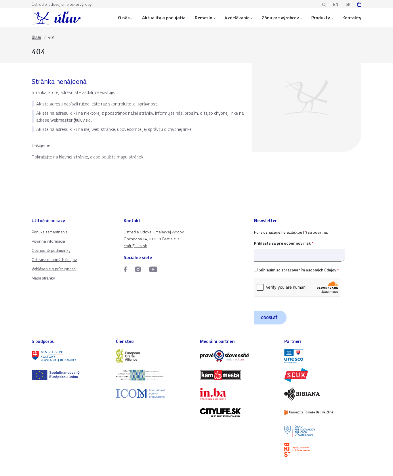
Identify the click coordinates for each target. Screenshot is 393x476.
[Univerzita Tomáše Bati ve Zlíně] (323, 412)
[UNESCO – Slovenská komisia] (323, 356)
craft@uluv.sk (135, 246)
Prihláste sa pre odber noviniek (283, 243)
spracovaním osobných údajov (308, 270)
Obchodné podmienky (51, 250)
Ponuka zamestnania (50, 232)
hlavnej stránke (73, 156)
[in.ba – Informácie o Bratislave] (238, 394)
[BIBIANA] (323, 394)
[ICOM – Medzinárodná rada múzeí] (154, 393)
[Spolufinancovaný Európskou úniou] (70, 375)
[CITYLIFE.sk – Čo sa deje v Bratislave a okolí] (238, 412)
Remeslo (203, 17)
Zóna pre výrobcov (280, 17)
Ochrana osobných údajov (54, 259)
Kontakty (351, 17)
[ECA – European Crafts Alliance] (154, 356)
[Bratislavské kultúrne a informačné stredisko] (323, 450)
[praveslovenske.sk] (238, 356)
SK (348, 4)
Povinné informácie (48, 241)
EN (335, 4)
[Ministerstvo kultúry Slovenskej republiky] (70, 356)
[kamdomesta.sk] (238, 375)
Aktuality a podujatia (164, 17)
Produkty (320, 17)
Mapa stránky (43, 278)
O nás (124, 17)
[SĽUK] (323, 375)
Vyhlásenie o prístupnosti (54, 269)
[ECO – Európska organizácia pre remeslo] (154, 375)
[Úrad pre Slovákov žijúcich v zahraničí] (323, 431)
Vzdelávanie (237, 17)
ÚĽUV (36, 37)
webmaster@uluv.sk (70, 119)
